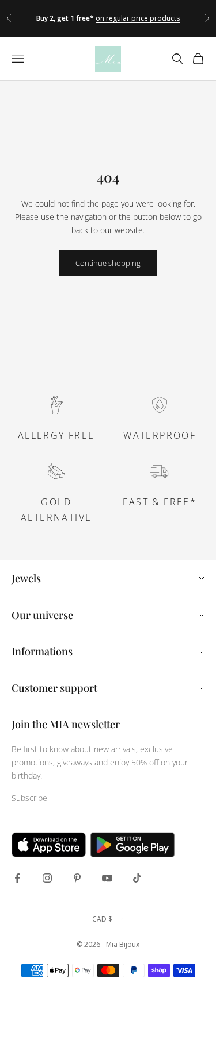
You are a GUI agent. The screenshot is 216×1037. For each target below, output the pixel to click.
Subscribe (29, 797)
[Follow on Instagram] (47, 878)
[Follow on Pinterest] (77, 878)
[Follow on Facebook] (17, 878)
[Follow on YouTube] (107, 878)
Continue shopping (108, 263)
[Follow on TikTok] (137, 878)
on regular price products (138, 18)
